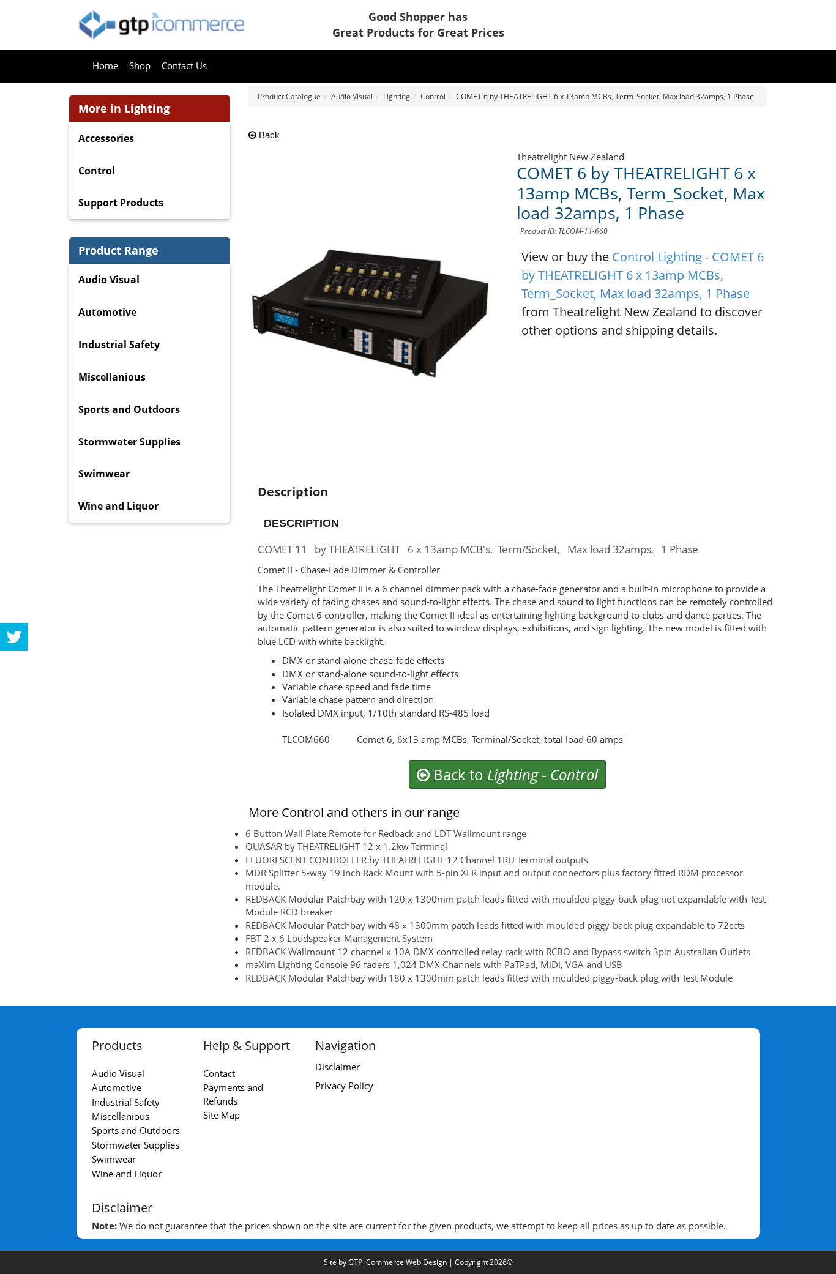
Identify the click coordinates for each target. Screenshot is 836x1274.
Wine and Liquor (118, 506)
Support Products (120, 202)
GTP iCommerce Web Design (397, 1262)
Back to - (514, 774)
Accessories (106, 138)
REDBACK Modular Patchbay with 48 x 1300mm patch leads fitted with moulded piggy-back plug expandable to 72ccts (495, 925)
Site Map (221, 1115)
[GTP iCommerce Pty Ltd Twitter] (14, 637)
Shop (140, 65)
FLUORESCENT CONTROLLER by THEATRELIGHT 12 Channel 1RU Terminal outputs (416, 860)
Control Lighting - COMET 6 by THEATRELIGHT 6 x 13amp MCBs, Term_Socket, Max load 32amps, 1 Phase (642, 275)
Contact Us (184, 65)
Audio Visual (109, 279)
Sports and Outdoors (129, 409)
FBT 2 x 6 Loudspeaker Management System (339, 938)
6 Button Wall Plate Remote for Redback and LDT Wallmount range (385, 833)
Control (96, 170)
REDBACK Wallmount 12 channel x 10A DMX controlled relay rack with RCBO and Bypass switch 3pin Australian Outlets (497, 951)
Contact (219, 1073)
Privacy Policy (344, 1085)
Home (105, 65)
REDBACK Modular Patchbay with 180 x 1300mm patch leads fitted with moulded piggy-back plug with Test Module (489, 978)
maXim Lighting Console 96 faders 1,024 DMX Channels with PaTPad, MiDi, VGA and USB (433, 964)
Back (268, 135)
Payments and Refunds (233, 1093)
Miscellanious (112, 377)
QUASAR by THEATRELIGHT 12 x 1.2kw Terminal (346, 846)
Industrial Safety (119, 344)
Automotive (107, 312)
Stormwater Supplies (129, 442)
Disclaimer (337, 1066)
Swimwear (104, 473)
